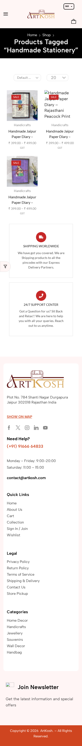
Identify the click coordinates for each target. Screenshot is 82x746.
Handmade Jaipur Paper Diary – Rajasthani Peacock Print (60, 134)
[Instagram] (27, 427)
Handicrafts (22, 125)
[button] (5, 14)
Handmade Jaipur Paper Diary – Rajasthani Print (22, 200)
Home (32, 35)
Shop (46, 35)
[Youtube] (45, 427)
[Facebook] (9, 427)
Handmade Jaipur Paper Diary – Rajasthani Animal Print (22, 134)
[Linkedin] (36, 427)
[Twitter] (18, 427)
